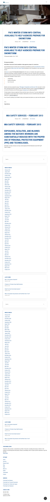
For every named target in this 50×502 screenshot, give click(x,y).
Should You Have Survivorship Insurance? (12, 289)
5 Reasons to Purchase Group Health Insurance (14, 284)
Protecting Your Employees (8, 485)
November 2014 (8, 238)
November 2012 (8, 260)
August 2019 (7, 197)
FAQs (4, 467)
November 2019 (8, 192)
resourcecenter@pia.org (39, 88)
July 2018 (6, 218)
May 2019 (7, 203)
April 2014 (7, 243)
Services (4, 461)
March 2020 (7, 184)
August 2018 (7, 216)
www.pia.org (25, 90)
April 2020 (7, 182)
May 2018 (7, 221)
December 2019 (8, 190)
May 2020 (7, 181)
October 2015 (7, 230)
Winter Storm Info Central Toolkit (17, 68)
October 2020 (7, 175)
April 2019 (7, 205)
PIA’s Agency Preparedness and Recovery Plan (28, 87)
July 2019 (6, 199)
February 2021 (7, 170)
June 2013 (7, 253)
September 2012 (8, 264)
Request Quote (6, 463)
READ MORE (5, 453)
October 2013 (7, 247)
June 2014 (7, 240)
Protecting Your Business (8, 480)
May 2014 (7, 242)
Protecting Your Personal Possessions (10, 482)
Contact (4, 474)
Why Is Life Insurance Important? (11, 279)
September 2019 (8, 195)
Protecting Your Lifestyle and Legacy (10, 484)
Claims (4, 470)
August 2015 (7, 232)
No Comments (32, 41)
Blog (4, 465)
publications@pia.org (14, 95)
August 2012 (7, 265)
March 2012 (7, 267)
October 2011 (7, 269)
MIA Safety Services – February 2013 (24, 115)
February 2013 (7, 256)
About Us (5, 468)
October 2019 (7, 194)
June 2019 (7, 201)
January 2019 (7, 208)
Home (4, 459)
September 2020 (8, 177)
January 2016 (7, 229)
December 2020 (8, 173)
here (7, 72)
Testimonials (5, 472)
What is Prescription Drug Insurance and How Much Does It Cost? (17, 293)
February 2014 (7, 245)
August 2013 (7, 249)
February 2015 (7, 234)
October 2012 (7, 262)
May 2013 (7, 254)
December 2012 (8, 258)
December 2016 (8, 223)
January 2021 (7, 171)
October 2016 (7, 225)
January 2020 (7, 188)
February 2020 (7, 186)
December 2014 (8, 236)
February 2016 (7, 227)
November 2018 (8, 210)
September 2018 (8, 214)
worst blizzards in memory (39, 66)
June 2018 (7, 219)
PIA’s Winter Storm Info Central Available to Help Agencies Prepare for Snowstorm (25, 35)
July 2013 (6, 251)
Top (45, 498)
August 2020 (7, 179)
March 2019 (7, 206)
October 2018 (7, 212)
